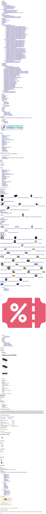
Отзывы (3, 110)
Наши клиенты (24, 117)
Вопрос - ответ (6, 488)
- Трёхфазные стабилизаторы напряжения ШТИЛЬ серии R (15, 46)
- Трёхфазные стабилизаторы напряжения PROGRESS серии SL (15, 55)
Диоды (3, 14)
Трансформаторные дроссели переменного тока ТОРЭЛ (12, 77)
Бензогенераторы (4, 13)
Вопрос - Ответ (4, 407)
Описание (3, 404)
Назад (3, 1)
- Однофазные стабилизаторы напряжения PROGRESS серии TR (16, 52)
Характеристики (4, 405)
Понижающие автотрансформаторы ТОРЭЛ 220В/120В (12, 70)
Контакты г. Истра (7, 112)
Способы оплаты (3, 418)
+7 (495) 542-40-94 (7, 490)
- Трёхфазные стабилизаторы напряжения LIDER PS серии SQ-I (15, 36)
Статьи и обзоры (6, 102)
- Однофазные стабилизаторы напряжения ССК (13, 61)
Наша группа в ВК (7, 494)
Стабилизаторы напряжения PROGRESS (10, 47)
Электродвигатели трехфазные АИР (9, 92)
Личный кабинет (6, 474)
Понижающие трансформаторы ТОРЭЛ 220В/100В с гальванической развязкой (16, 71)
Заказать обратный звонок (6, 155)
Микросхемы (4, 19)
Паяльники (4, 20)
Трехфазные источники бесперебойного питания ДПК (12, 17)
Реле (3, 146)
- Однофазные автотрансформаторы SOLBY (12, 67)
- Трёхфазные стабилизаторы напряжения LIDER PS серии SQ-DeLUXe (17, 34)
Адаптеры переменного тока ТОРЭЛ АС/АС (11, 10)
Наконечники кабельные (6, 142)
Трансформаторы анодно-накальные (9, 78)
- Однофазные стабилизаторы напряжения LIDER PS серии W (15, 31)
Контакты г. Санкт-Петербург (8, 115)
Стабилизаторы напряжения (6, 24)
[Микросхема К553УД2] (4, 363)
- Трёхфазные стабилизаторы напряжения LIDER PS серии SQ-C (16, 33)
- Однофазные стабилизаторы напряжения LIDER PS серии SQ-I (16, 29)
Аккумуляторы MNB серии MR (9, 7)
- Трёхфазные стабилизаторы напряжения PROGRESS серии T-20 (16, 57)
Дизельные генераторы (5, 173)
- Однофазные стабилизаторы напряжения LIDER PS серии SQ (15, 26)
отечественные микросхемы (6, 432)
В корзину (2, 401)
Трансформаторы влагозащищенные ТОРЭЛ (11, 79)
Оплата (3, 337)
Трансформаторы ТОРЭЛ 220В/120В (9, 85)
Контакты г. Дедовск (7, 342)
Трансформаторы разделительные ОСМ (10, 82)
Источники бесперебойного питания (7, 139)
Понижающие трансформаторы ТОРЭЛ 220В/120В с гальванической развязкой (16, 72)
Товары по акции (4, 3)
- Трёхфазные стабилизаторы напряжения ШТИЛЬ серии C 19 (15, 45)
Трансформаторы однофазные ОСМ (9, 80)
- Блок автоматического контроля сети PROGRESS (13, 59)
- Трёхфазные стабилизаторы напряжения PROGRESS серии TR (15, 58)
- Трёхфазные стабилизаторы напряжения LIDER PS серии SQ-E (16, 35)
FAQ (3, 109)
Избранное (5, 476)
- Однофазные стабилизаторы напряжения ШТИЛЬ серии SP (15, 42)
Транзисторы (4, 64)
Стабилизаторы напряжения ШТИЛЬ (9, 39)
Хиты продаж (4, 2)
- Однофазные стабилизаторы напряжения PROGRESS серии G (15, 48)
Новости (5, 101)
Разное (3, 23)
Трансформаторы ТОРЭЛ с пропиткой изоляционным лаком (13, 87)
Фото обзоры (6, 486)
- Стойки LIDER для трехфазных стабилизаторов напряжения (15, 32)
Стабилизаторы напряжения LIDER (9, 25)
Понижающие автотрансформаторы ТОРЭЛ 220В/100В (12, 68)
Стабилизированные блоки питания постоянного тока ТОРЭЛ (13, 12)
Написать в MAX (7, 491)
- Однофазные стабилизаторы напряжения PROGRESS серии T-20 (16, 51)
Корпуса (3, 18)
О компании (5, 472)
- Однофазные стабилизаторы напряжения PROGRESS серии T (15, 50)
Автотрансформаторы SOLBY (8, 66)
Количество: (2, 397)
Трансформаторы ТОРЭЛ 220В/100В (9, 84)
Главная (3, 94)
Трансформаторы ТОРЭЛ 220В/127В (9, 86)
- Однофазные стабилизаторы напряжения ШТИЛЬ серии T (15, 44)
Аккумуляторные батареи (6, 5)
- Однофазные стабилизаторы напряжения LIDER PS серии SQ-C (16, 27)
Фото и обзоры (6, 289)
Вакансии (3, 97)
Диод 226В (2, 457)
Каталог (2, 189)
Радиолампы (4, 22)
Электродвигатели (5, 90)
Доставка (3, 338)
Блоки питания (4, 9)
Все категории (4, 4)
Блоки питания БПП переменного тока (10, 11)
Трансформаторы (4, 65)
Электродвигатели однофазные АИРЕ (10, 91)
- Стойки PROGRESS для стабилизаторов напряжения (14, 53)
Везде (3, 134)
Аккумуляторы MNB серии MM (9, 6)
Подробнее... (40, 511)
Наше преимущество (5, 98)
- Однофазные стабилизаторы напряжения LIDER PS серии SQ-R (16, 30)
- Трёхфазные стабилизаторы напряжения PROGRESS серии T (15, 56)
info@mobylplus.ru (6, 492)
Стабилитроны (4, 147)
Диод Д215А (2, 440)
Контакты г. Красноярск (7, 113)
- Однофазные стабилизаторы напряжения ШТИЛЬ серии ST (15, 43)
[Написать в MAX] (0, 161)
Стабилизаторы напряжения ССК (9, 60)
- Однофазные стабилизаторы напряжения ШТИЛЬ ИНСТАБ (15, 40)
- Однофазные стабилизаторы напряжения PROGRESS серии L (15, 49)
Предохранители (4, 21)
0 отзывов (3, 379)
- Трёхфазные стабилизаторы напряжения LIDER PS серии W (15, 38)
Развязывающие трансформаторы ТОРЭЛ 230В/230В (12, 73)
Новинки (1, 190)
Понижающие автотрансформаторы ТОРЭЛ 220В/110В (12, 69)
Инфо (3, 100)
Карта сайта (22, 472)
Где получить (10, 418)
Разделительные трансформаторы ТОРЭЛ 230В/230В (12, 75)
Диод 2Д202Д (2, 465)
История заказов (6, 475)
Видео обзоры (6, 487)
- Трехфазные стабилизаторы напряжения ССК (13, 62)
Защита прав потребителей (6, 480)
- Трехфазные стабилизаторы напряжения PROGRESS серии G (15, 54)
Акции (3, 104)
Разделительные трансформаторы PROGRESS (11, 74)
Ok (0, 513)
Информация (6, 485)
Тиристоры (4, 148)
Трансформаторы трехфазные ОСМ (9, 89)
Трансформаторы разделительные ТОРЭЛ (10, 83)
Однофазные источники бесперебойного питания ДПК (12, 16)
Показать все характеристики (6, 393)
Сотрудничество (4, 99)
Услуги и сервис (4, 95)
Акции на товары (6, 105)
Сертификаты (4, 96)
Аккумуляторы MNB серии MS (9, 8)
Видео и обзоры (6, 103)
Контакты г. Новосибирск (8, 114)
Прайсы (3, 108)
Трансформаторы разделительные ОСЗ (10, 81)
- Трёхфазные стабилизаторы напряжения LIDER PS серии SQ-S (16, 37)
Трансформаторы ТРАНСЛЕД (8, 88)
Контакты (3, 111)
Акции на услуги (6, 106)
